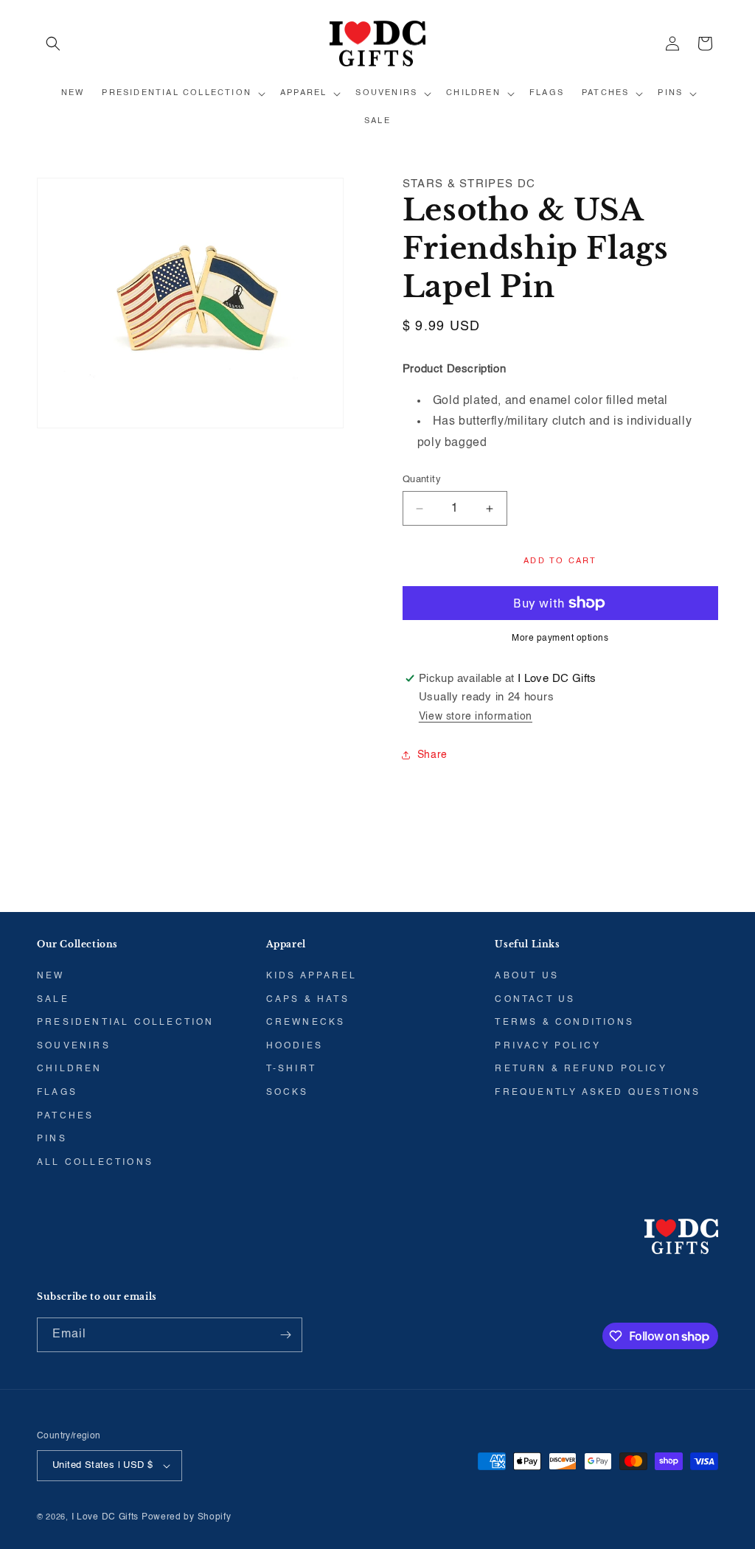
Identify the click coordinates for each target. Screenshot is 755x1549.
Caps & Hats (307, 999)
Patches (65, 1116)
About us (527, 976)
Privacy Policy (548, 1046)
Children (69, 1069)
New (51, 976)
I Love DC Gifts (105, 1517)
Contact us (535, 999)
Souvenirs (74, 1046)
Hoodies (294, 1046)
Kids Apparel (311, 976)
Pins (52, 1139)
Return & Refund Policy (581, 1069)
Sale (53, 999)
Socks (287, 1092)
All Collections (95, 1162)
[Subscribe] (285, 1334)
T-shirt (291, 1069)
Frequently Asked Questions (597, 1092)
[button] (53, 43)
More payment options (560, 638)
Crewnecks (306, 1022)
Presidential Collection (126, 1022)
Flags (57, 1092)
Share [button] (432, 755)
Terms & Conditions (564, 1022)
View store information (475, 716)
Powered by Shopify (187, 1517)
